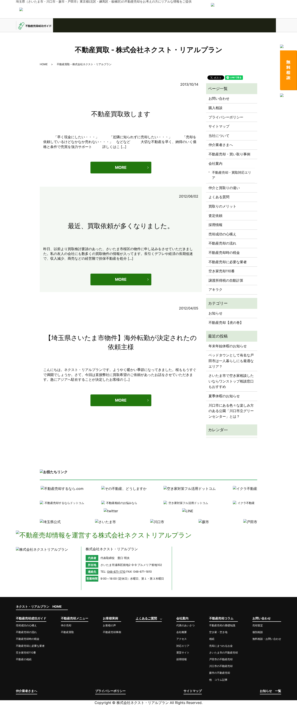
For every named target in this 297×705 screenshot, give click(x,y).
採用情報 (215, 225)
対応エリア (182, 645)
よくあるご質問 (145, 25)
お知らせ (215, 313)
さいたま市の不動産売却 (223, 652)
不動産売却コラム (220, 25)
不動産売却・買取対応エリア (231, 175)
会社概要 (181, 632)
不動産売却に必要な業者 (228, 262)
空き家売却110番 (222, 271)
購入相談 (215, 108)
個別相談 (257, 632)
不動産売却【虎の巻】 (226, 322)
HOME (44, 64)
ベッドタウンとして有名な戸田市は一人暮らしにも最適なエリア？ (231, 360)
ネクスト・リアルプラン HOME (39, 606)
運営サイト (182, 652)
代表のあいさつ (185, 625)
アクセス (181, 638)
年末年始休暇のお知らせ (228, 346)
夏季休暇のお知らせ (224, 396)
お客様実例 (108, 25)
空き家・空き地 (218, 632)
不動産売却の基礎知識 (222, 625)
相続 (211, 638)
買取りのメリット (222, 206)
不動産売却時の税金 (224, 252)
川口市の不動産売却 (221, 666)
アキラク (215, 289)
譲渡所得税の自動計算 (226, 280)
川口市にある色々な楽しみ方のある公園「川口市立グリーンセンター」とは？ (231, 411)
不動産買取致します (120, 114)
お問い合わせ (257, 25)
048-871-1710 (116, 571)
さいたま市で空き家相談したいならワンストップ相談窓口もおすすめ (231, 381)
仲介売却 (66, 625)
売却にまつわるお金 (221, 645)
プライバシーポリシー (226, 117)
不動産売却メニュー (71, 25)
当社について (219, 135)
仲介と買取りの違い (224, 188)
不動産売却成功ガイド (34, 25)
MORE (121, 167)
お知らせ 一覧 (270, 691)
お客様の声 (109, 625)
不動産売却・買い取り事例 (229, 154)
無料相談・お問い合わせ (266, 638)
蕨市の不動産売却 (219, 672)
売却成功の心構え (222, 234)
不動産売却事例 (112, 632)
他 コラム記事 (218, 679)
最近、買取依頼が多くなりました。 (121, 226)
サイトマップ (219, 126)
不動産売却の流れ (222, 243)
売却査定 (257, 625)
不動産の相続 (24, 659)
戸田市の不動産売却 (221, 659)
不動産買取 (67, 632)
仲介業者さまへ (221, 145)
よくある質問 (219, 197)
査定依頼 (215, 215)
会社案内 (183, 25)
